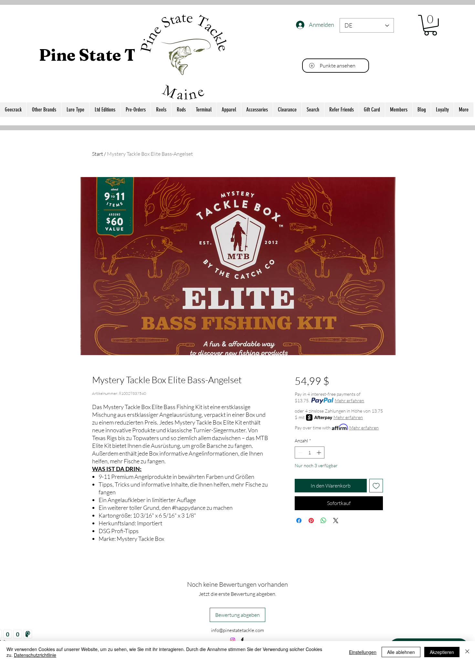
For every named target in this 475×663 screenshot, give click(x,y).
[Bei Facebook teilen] (299, 520)
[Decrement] (300, 452)
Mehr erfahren (349, 400)
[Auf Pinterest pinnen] (311, 520)
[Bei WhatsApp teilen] (323, 520)
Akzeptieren (442, 652)
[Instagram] (232, 640)
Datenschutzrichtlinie (35, 655)
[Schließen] (467, 652)
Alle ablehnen (401, 652)
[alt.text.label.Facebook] (242, 640)
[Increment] (319, 452)
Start (97, 154)
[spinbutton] (309, 452)
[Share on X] (336, 520)
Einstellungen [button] (362, 652)
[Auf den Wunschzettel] (376, 485)
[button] (430, 25)
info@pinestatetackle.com (237, 630)
